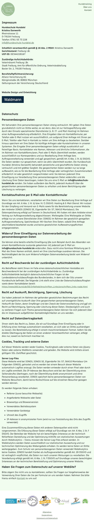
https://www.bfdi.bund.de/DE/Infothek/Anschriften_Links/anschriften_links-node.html (45, 286)
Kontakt (88, 10)
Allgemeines (47, 512)
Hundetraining (85, 4)
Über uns (87, 7)
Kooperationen (47, 515)
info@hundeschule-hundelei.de (18, 42)
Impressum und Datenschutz (47, 518)
